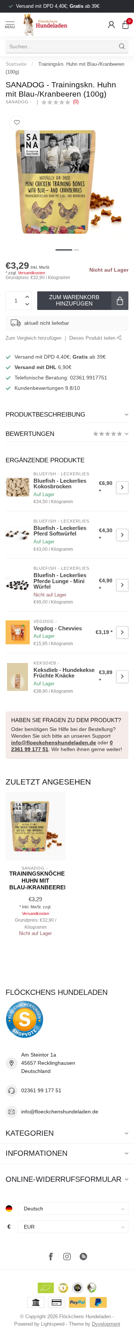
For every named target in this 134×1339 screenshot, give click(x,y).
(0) (76, 101)
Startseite (16, 64)
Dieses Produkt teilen (93, 338)
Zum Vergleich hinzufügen (33, 338)
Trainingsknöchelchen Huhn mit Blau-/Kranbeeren (35, 880)
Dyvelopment (106, 1324)
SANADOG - (20, 102)
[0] (125, 24)
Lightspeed (52, 1324)
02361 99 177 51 (41, 1090)
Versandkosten (31, 273)
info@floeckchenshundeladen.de (53, 742)
